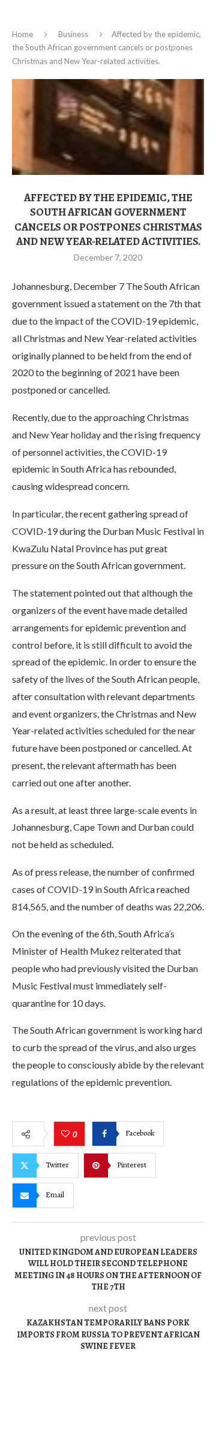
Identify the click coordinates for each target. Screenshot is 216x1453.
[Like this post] (67, 1134)
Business (73, 34)
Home (22, 34)
